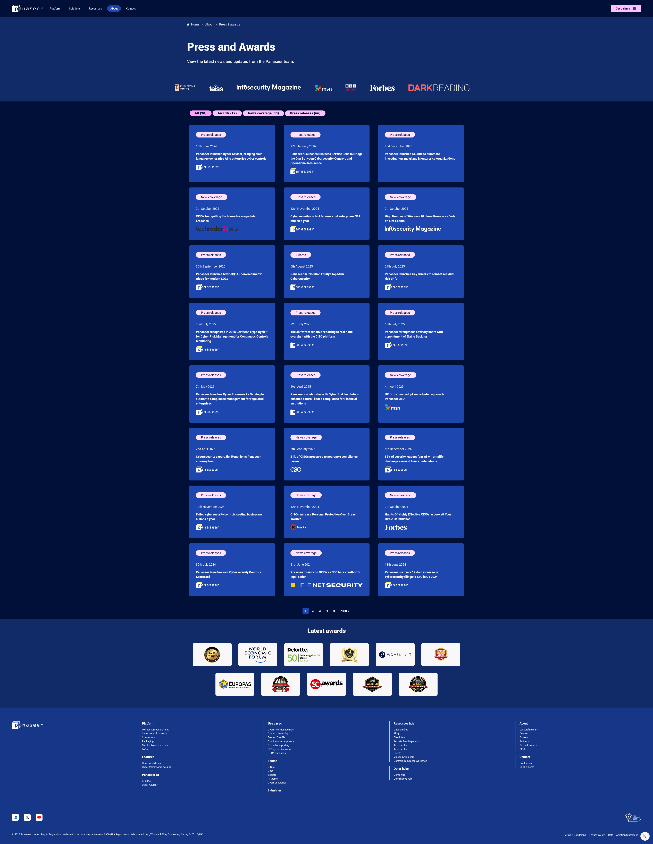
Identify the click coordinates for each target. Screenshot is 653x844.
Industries (275, 790)
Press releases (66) (305, 113)
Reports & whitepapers (406, 741)
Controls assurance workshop (410, 761)
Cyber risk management (281, 729)
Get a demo (623, 8)
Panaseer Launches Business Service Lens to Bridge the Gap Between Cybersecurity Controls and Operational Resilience (326, 158)
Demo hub (399, 775)
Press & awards (229, 24)
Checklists (400, 737)
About (114, 8)
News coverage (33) (263, 113)
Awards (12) (227, 113)
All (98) (200, 113)
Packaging (148, 741)
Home (195, 24)
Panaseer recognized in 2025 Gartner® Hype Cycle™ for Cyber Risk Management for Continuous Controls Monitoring (232, 336)
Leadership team (529, 729)
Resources (95, 8)
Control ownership (278, 733)
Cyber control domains (154, 733)
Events (397, 753)
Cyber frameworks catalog (156, 767)
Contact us (526, 763)
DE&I (522, 749)
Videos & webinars (404, 757)
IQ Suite (146, 781)
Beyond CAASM (276, 737)
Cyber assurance (277, 782)
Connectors (148, 737)
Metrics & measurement (155, 729)
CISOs (271, 767)
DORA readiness (277, 753)
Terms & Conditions (575, 835)
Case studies (401, 729)
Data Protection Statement (623, 835)
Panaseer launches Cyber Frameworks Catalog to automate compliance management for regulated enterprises (230, 398)
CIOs (270, 771)
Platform (55, 8)
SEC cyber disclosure (279, 749)
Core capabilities (151, 763)
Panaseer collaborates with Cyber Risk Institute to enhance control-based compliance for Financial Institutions (324, 398)
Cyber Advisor (149, 785)
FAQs (145, 749)
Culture (524, 733)
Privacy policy (597, 835)
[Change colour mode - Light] (645, 836)
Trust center (400, 745)
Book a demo (527, 767)
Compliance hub (403, 779)
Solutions (74, 8)
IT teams (273, 779)
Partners (524, 741)
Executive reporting (278, 745)
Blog (396, 733)
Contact (131, 8)
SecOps (272, 775)
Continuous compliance (281, 741)
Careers (524, 737)
